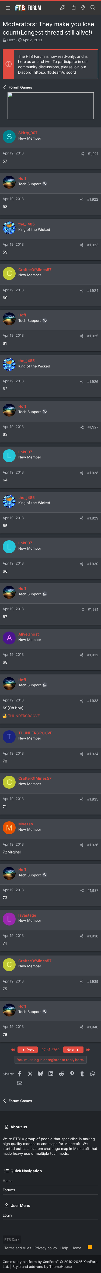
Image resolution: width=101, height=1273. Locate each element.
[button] (8, 8)
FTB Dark (11, 1239)
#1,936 (92, 845)
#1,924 (92, 290)
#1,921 (93, 153)
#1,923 (92, 245)
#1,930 (92, 564)
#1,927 (93, 427)
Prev (30, 1050)
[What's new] (83, 8)
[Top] (84, 1247)
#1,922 (92, 199)
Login (7, 1215)
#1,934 (92, 754)
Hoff (11, 40)
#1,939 (92, 981)
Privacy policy (45, 1248)
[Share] (82, 153)
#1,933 (92, 700)
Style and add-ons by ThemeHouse (42, 1266)
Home (8, 1181)
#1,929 (92, 518)
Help (64, 1248)
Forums (9, 1190)
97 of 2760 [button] (50, 1050)
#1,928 (92, 473)
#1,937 (93, 890)
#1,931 (93, 609)
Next (71, 1050)
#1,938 (92, 936)
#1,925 (92, 336)
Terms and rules (17, 1248)
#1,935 (92, 799)
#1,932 (92, 655)
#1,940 (92, 1027)
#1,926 (92, 381)
